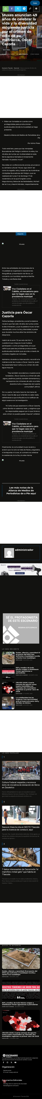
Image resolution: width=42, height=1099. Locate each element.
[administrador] (9, 553)
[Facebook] (3, 1062)
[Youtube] (15, 1062)
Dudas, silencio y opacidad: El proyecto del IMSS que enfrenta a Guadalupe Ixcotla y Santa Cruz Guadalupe (28, 655)
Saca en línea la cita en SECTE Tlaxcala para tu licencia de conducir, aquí (20, 828)
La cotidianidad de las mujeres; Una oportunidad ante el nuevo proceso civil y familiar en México (27, 700)
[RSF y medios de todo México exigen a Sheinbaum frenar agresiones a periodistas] (8, 673)
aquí (33, 493)
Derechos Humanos (22, 675)
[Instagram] (7, 1062)
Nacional (6, 50)
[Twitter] (11, 1062)
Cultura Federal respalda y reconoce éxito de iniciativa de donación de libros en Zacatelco (21, 785)
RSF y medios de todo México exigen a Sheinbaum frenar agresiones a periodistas (27, 670)
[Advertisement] (21, 97)
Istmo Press (35, 143)
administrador (23, 54)
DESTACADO (19, 660)
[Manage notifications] (4, 1081)
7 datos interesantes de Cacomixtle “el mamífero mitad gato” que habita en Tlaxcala (20, 872)
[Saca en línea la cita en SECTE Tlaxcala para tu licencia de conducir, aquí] (21, 815)
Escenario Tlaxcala (7, 68)
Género (15, 50)
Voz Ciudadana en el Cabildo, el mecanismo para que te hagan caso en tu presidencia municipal (25, 293)
